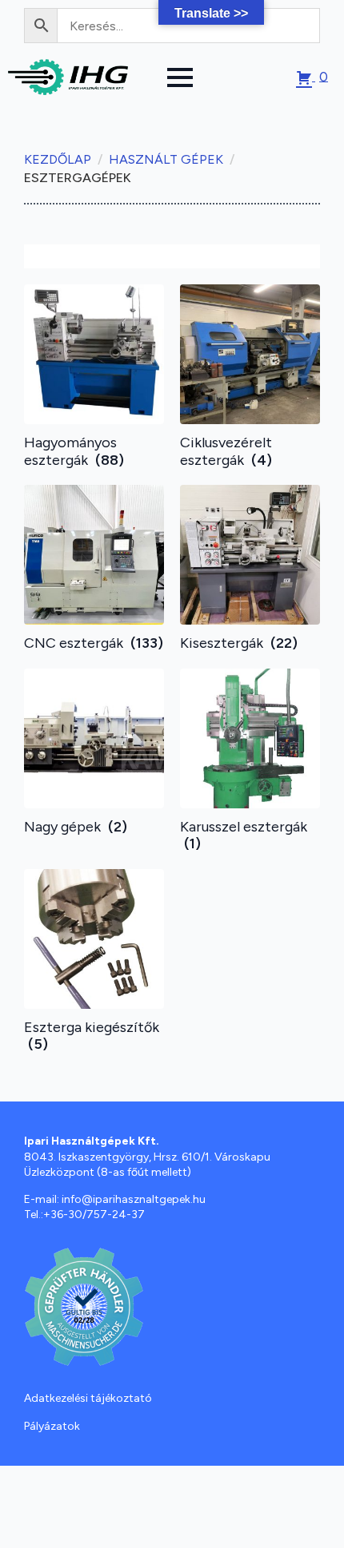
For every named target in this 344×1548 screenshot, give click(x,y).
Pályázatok (52, 1426)
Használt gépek (166, 159)
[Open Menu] (180, 77)
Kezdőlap (57, 159)
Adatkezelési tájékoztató (88, 1398)
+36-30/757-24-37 (94, 1214)
